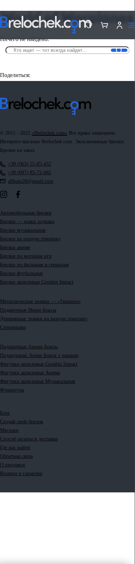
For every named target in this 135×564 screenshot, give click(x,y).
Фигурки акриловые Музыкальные (37, 381)
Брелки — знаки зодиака (27, 221)
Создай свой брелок (21, 421)
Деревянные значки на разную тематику (43, 318)
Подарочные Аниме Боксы (29, 346)
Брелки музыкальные (23, 230)
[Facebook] (18, 194)
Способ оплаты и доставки (29, 439)
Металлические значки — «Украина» (40, 301)
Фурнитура (12, 390)
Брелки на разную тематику (30, 239)
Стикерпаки (13, 327)
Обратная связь (16, 456)
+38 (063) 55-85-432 (29, 164)
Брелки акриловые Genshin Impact (36, 282)
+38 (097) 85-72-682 (29, 172)
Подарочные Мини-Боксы (28, 310)
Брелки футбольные (21, 273)
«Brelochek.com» (49, 133)
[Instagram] (3, 194)
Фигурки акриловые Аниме (30, 372)
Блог (5, 413)
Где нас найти (15, 447)
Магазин (9, 430)
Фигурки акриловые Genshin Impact (38, 364)
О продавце (12, 465)
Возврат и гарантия (21, 473)
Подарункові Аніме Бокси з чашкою (39, 355)
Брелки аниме (15, 247)
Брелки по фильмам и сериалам (34, 264)
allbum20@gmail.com (30, 181)
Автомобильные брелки (25, 213)
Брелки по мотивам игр (25, 256)
